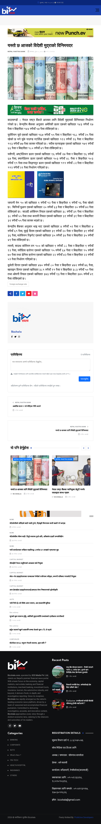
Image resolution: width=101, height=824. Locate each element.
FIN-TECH (14, 760)
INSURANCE (15, 770)
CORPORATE (14, 639)
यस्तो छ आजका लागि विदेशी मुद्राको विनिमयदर (72, 430)
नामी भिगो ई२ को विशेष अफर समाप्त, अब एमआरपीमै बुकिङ (30, 603)
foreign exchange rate (18, 284)
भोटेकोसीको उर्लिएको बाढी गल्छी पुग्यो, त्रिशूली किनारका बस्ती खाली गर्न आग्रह (37, 523)
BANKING (14, 740)
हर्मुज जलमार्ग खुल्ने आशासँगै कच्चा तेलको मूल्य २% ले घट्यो (30, 630)
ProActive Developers (83, 817)
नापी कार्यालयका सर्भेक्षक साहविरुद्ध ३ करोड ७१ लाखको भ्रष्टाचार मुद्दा (34, 550)
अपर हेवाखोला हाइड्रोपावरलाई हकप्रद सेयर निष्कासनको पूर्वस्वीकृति (34, 590)
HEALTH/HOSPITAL (18, 765)
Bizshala (16, 332)
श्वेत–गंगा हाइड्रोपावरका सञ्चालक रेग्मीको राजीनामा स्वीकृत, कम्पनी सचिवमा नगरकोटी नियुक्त (43, 576)
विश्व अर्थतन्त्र (14, 613)
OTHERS (13, 775)
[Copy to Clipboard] (35, 293)
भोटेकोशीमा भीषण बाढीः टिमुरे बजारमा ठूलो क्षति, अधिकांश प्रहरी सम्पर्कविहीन (36, 536)
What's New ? (15, 755)
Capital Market (16, 559)
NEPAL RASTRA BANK (16, 51)
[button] (83, 448)
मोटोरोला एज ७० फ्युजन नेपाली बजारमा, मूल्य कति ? (28, 643)
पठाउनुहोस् (84, 379)
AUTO (12, 599)
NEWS (12, 519)
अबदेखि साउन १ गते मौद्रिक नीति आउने (27, 406)
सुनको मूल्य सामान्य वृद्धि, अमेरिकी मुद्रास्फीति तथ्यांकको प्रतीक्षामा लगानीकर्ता (37, 616)
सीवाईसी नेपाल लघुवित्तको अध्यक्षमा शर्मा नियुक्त (26, 563)
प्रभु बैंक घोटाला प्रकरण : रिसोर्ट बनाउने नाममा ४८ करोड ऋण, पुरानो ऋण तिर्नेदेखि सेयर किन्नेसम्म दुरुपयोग (79, 670)
